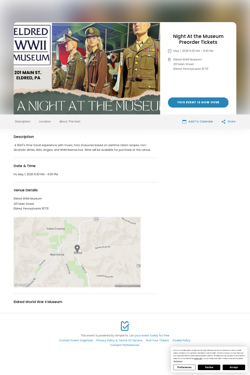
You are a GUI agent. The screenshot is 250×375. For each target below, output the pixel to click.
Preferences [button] (178, 361)
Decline (209, 367)
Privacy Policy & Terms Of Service (119, 340)
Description (22, 121)
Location (45, 121)
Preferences (184, 367)
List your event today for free (149, 335)
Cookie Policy (181, 340)
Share (231, 121)
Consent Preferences (124, 345)
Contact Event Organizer (76, 340)
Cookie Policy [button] (198, 358)
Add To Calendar (200, 121)
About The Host (69, 121)
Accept (234, 367)
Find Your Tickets (157, 340)
